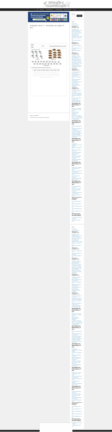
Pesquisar (79, 15)
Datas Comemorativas (67, 9)
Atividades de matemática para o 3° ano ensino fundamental (76, 153)
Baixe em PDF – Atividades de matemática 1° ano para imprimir (76, 109)
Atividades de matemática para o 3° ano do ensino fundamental (76, 157)
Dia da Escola (74, 23)
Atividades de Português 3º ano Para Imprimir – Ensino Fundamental (77, 66)
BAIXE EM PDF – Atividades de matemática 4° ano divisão (76, 168)
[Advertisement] (48, 36)
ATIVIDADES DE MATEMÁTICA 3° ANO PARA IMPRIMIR (77, 145)
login (38, 117)
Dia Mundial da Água (75, 230)
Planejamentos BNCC (59, 9)
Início (37, 9)
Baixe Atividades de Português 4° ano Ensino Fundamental (76, 85)
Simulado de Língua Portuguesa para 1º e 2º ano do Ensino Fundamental (77, 30)
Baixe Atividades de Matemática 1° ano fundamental (75, 113)
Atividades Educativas (49, 9)
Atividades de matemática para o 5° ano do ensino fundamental (76, 189)
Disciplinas (42, 9)
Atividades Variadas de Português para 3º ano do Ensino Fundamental (76, 57)
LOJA (74, 9)
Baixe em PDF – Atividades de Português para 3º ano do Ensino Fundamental (77, 63)
